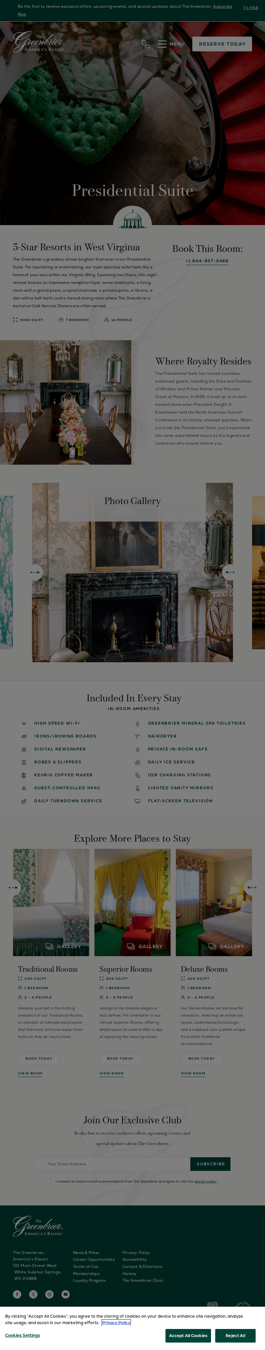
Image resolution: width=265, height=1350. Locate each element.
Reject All (235, 1335)
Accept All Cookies (188, 1335)
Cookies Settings (22, 1335)
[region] (132, 1328)
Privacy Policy (116, 1322)
